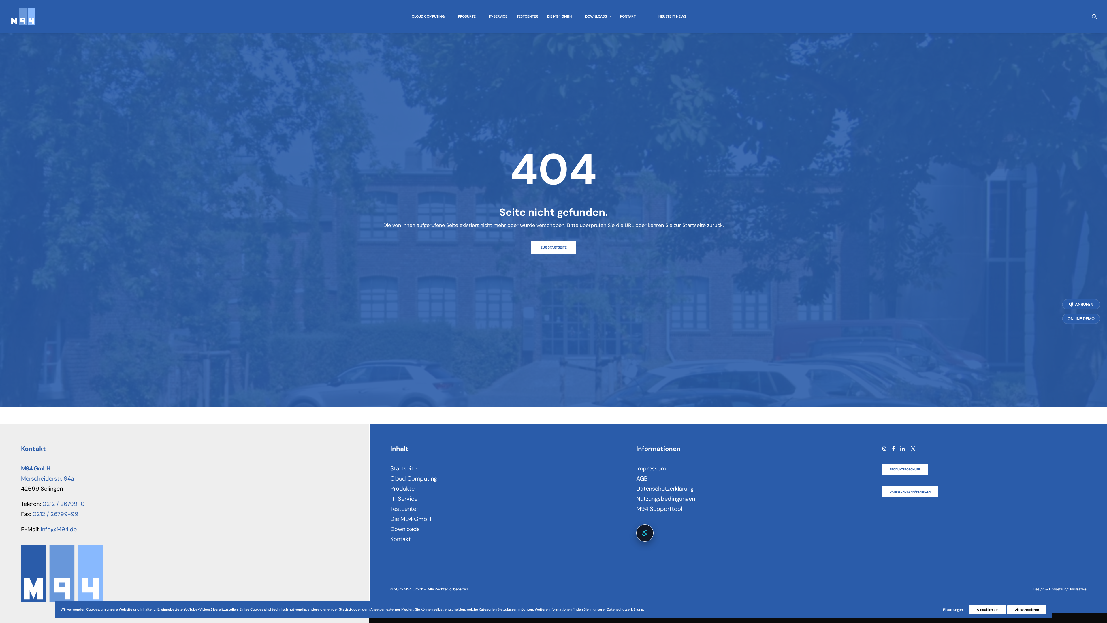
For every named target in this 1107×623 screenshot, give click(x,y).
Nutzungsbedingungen (665, 498)
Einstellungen (953, 609)
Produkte (467, 16)
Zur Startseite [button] (554, 247)
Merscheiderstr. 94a (47, 478)
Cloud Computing (428, 16)
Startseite (403, 468)
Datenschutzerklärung (665, 488)
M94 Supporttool (659, 509)
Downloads (596, 16)
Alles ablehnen (987, 609)
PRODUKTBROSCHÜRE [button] (905, 469)
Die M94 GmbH (559, 16)
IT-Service (498, 16)
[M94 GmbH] (22, 16)
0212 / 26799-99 (55, 514)
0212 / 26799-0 (63, 504)
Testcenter (527, 16)
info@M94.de (59, 529)
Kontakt (628, 16)
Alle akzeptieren (1027, 609)
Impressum (651, 468)
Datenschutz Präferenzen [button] (910, 491)
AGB (641, 478)
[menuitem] (430, 16)
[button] (1094, 16)
